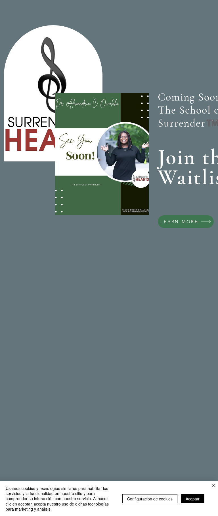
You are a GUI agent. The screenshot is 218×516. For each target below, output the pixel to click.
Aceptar (193, 499)
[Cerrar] (213, 486)
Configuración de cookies (150, 499)
